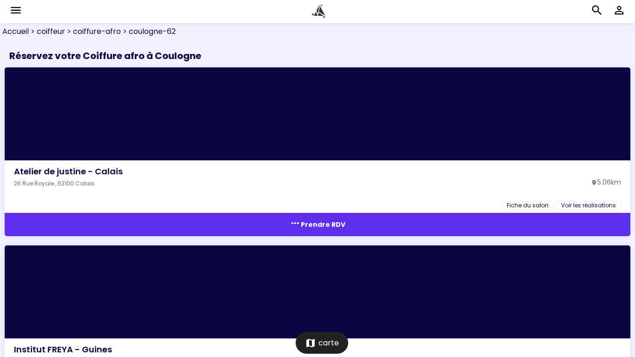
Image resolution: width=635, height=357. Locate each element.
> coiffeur (47, 31)
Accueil (15, 31)
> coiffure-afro (93, 31)
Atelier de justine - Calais (68, 171)
